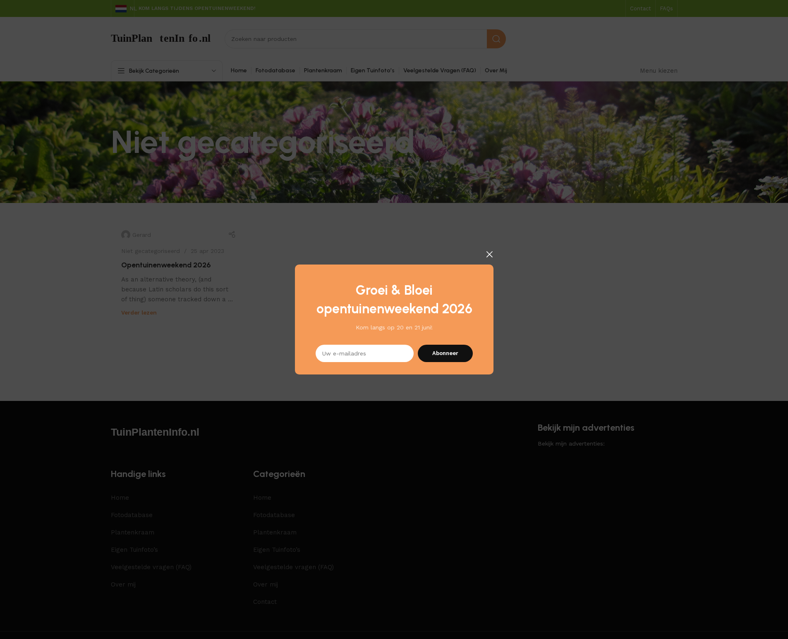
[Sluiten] (489, 254)
